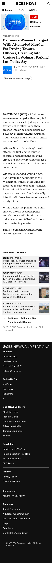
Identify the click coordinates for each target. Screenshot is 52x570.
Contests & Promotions (14, 421)
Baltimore (7, 10)
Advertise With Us (12, 426)
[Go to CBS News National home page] (26, 3)
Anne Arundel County (19, 322)
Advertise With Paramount (16, 514)
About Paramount (12, 509)
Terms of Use (9, 491)
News (22, 10)
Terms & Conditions (12, 431)
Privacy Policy (10, 477)
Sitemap (7, 436)
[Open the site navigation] (9, 3)
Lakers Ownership (12, 371)
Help (5, 523)
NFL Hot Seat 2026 (12, 366)
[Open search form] (48, 3)
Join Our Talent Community (16, 518)
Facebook (8, 389)
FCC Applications (12, 459)
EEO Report (9, 463)
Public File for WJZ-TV (14, 449)
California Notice (11, 481)
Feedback (8, 528)
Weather (33, 10)
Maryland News (11, 36)
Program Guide (10, 417)
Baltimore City (28, 318)
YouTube (7, 384)
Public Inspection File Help (16, 454)
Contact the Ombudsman (15, 533)
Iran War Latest (10, 361)
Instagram (8, 394)
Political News (10, 357)
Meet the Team (10, 412)
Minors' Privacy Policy (14, 496)
